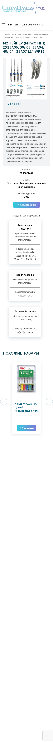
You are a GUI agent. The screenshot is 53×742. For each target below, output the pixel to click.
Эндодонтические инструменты (28, 37)
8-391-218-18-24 (16, 24)
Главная (6, 34)
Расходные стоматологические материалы (30, 34)
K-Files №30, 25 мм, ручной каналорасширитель (27, 407)
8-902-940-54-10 (34, 24)
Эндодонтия (8, 37)
